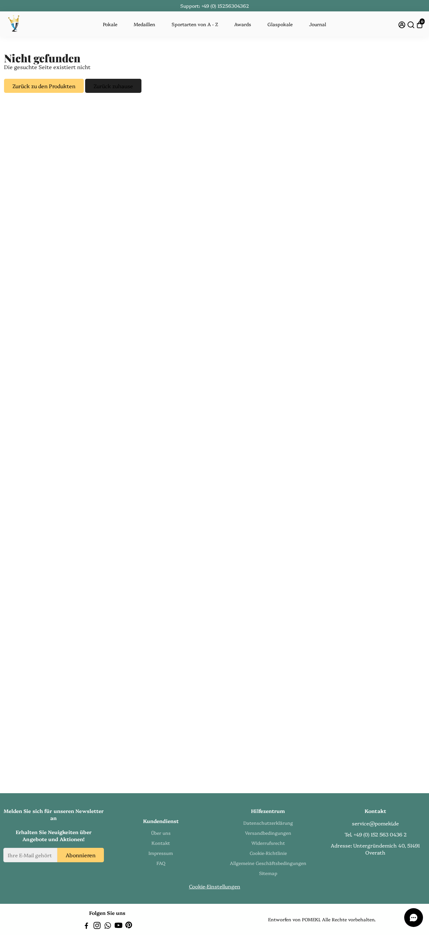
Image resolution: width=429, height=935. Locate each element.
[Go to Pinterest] (128, 926)
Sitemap (268, 873)
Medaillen (144, 24)
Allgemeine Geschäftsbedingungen (268, 863)
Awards (242, 24)
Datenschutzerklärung (268, 823)
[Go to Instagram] (97, 926)
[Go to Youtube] (118, 926)
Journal (317, 24)
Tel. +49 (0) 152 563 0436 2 (376, 834)
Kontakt (160, 843)
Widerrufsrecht (268, 843)
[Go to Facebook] (86, 926)
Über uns (161, 833)
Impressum (160, 853)
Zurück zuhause (113, 86)
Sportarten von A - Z (195, 24)
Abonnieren (81, 855)
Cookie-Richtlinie (268, 853)
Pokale (110, 24)
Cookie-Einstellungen (214, 886)
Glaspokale (280, 24)
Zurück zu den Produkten (43, 86)
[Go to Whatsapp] (108, 926)
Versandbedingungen (268, 833)
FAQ (161, 863)
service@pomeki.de (375, 823)
